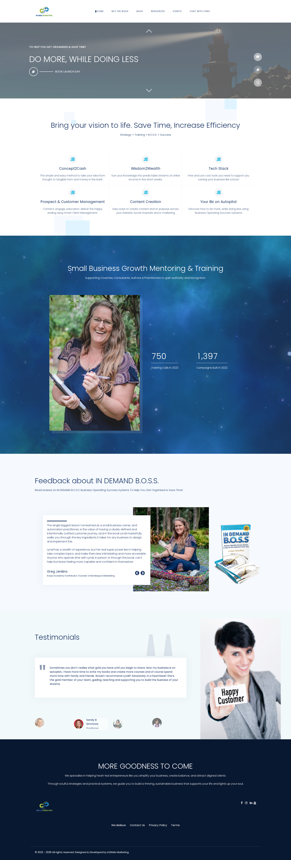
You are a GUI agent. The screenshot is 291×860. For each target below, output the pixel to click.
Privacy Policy (158, 825)
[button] (149, 90)
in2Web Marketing (118, 852)
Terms (175, 825)
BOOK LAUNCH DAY (67, 71)
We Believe (118, 825)
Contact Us (137, 825)
